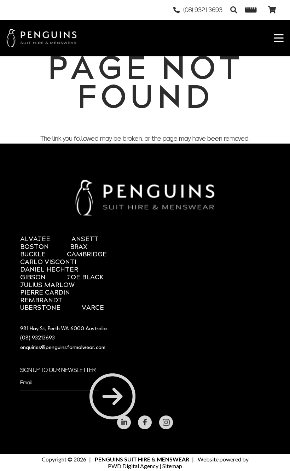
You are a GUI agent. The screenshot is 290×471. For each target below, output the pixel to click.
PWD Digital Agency (133, 466)
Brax (78, 247)
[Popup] (251, 10)
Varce (93, 308)
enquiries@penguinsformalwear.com (62, 347)
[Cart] (272, 10)
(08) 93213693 (37, 338)
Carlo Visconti (48, 262)
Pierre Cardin (45, 293)
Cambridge (87, 254)
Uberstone (40, 308)
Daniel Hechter (49, 270)
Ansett (85, 239)
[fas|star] (124, 422)
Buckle (33, 254)
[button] (233, 10)
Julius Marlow (47, 285)
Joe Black (85, 277)
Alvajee (35, 239)
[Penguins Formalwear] (41, 38)
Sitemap (172, 466)
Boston (34, 247)
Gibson (33, 277)
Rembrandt (41, 300)
